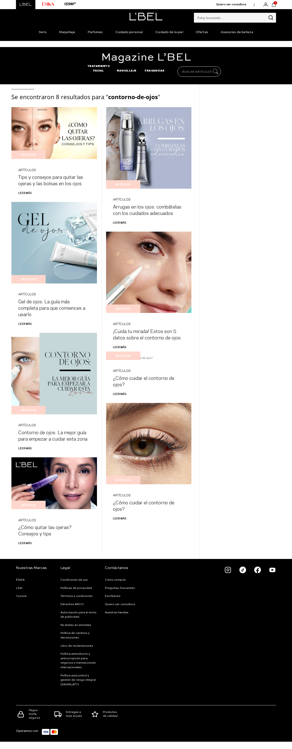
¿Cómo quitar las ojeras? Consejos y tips (44, 530)
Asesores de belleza (237, 32)
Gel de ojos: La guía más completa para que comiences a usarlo (51, 308)
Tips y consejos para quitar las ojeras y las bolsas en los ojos (50, 180)
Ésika (20, 580)
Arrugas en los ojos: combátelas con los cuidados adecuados (147, 209)
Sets (42, 32)
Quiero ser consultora (231, 4)
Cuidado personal (129, 32)
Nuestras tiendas (116, 612)
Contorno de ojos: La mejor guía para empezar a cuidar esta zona (52, 435)
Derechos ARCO (72, 604)
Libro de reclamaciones (76, 646)
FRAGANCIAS (155, 70)
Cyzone (21, 596)
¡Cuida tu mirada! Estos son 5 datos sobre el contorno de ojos (147, 334)
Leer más (25, 193)
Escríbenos (112, 596)
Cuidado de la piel (169, 32)
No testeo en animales (75, 625)
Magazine (146, 57)
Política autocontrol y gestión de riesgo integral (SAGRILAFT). (78, 680)
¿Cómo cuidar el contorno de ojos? (143, 381)
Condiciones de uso (74, 580)
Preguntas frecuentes (120, 588)
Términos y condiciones (76, 596)
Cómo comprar (115, 580)
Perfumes (95, 32)
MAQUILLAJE (126, 70)
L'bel (19, 588)
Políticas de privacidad (76, 588)
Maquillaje (67, 32)
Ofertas (202, 32)
